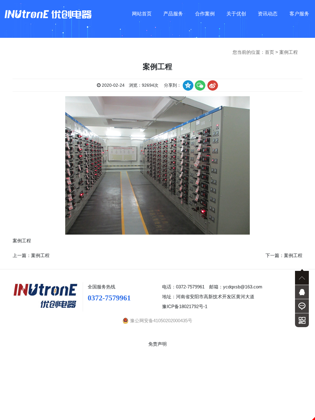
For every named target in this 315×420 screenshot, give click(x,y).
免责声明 (157, 344)
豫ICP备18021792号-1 (184, 306)
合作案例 (205, 13)
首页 (269, 52)
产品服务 (173, 13)
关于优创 (236, 13)
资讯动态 (267, 13)
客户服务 (299, 13)
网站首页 (142, 13)
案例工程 (288, 52)
